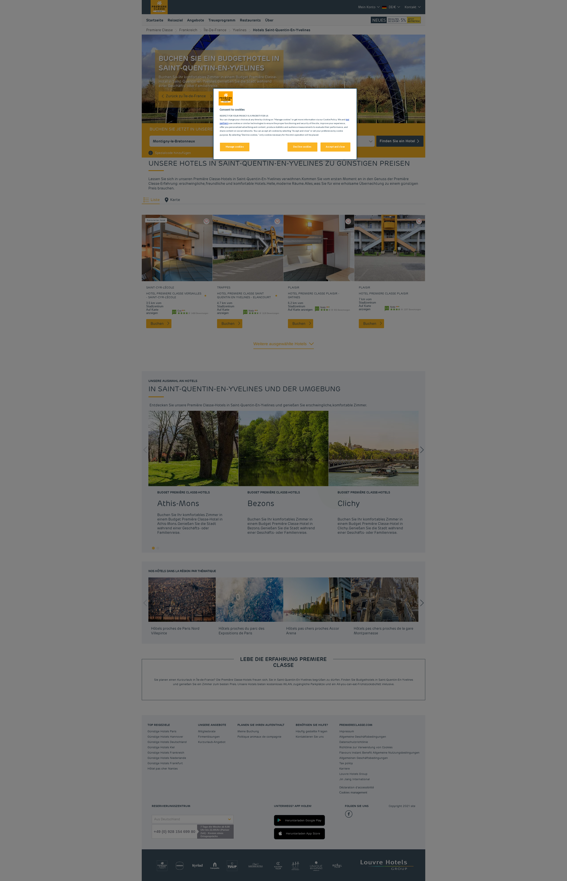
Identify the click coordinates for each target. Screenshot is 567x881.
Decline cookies (302, 147)
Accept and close (335, 147)
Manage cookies (235, 147)
